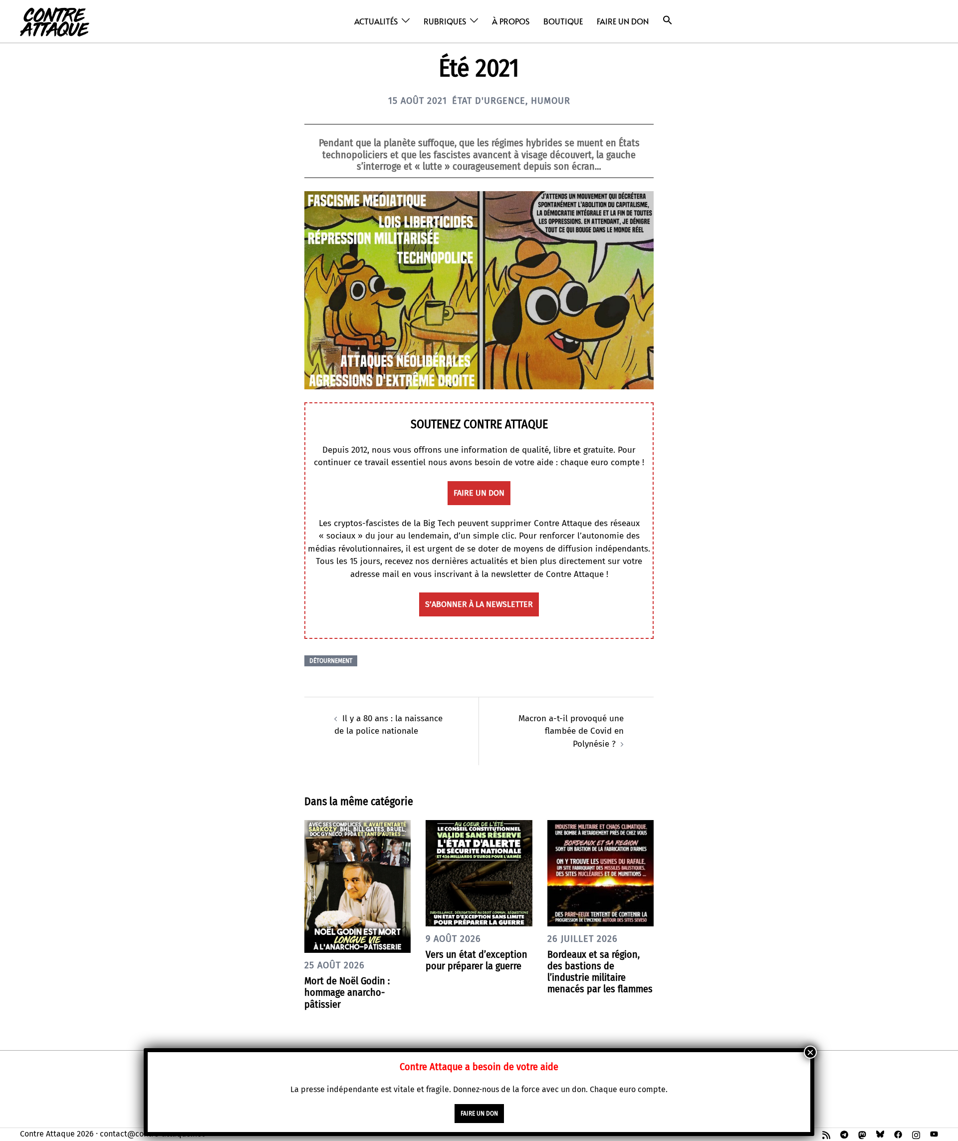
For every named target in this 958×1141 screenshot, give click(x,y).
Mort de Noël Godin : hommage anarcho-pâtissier (347, 992)
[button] (668, 20)
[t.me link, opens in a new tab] (844, 1134)
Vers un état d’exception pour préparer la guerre (476, 960)
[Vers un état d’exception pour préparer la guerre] (479, 872)
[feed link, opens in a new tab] (826, 1134)
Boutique (563, 20)
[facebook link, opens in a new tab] (898, 1134)
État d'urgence (488, 100)
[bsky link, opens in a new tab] (880, 1134)
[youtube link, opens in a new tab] (934, 1134)
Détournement (330, 660)
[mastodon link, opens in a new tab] (862, 1134)
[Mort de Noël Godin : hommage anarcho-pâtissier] (357, 885)
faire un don (479, 493)
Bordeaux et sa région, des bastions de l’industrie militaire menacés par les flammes (600, 971)
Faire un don (623, 20)
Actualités (376, 20)
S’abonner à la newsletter (479, 604)
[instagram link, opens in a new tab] (916, 1134)
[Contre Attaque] (54, 20)
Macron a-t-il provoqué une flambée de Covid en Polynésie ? (571, 731)
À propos (510, 20)
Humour (550, 100)
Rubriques (445, 20)
